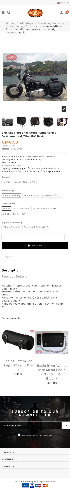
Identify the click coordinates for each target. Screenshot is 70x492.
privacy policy (47, 435)
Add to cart (37, 245)
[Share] (3, 257)
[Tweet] (7, 257)
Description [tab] (11, 270)
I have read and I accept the (36, 435)
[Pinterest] (10, 257)
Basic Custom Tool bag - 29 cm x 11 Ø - (18, 365)
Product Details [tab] (14, 276)
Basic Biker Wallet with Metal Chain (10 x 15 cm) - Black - (52, 372)
